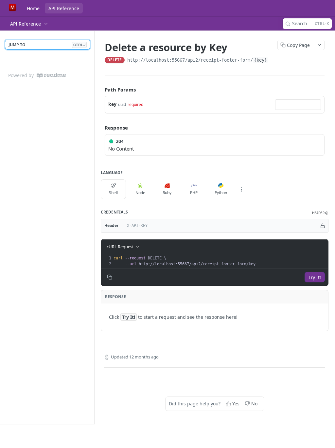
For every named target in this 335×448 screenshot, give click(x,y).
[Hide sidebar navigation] (93, 227)
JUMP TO (47, 45)
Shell (113, 192)
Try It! (315, 277)
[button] (320, 213)
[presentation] (220, 261)
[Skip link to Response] (100, 128)
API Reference (63, 8)
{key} (260, 60)
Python (221, 192)
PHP (194, 192)
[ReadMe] (51, 75)
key (112, 104)
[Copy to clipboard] (274, 61)
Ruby (167, 192)
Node (140, 192)
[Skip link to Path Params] (100, 90)
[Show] (322, 226)
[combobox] (298, 104)
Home (33, 8)
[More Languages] (241, 189)
